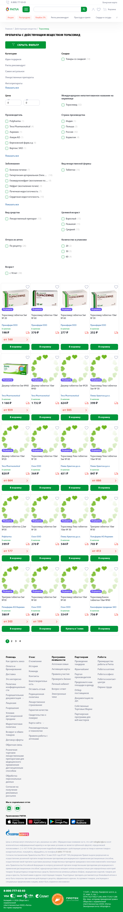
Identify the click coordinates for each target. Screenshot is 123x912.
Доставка (11, 674)
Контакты (34, 676)
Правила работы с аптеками (38, 737)
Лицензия (11, 703)
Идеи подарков (13, 59)
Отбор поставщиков (82, 692)
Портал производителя (83, 676)
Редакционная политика (36, 695)
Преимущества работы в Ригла (106, 663)
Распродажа (24, 18)
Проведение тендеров (81, 663)
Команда (33, 671)
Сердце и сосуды (103, 18)
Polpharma (7, 537)
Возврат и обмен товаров (14, 733)
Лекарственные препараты (19, 77)
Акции (11, 18)
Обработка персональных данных (13, 779)
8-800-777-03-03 (14, 891)
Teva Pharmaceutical (11, 396)
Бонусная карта (110, 3)
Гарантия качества (38, 710)
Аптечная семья (60, 664)
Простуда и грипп (82, 18)
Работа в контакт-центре (107, 681)
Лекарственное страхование (37, 703)
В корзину (15, 347)
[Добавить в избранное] (28, 286)
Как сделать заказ (15, 661)
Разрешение (12, 708)
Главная (8, 29)
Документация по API (84, 699)
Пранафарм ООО (10, 325)
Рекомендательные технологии (38, 729)
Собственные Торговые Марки (83, 707)
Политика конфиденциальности (15, 687)
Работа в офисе (106, 674)
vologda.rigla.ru (99, 842)
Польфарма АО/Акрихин (101, 537)
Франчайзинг (82, 669)
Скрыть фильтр (27, 45)
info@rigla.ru (105, 906)
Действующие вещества (25, 29)
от (9, 100)
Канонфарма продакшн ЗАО (103, 607)
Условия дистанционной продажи (14, 716)
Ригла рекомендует (60, 18)
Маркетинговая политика (14, 725)
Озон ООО (36, 466)
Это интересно (13, 679)
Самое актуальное (14, 71)
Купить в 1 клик (75, 629)
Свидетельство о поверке (37, 716)
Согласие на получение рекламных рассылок (12, 791)
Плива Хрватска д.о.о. (100, 396)
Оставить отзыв (37, 689)
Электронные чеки (59, 695)
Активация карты (61, 669)
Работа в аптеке (106, 669)
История (33, 666)
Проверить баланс (61, 679)
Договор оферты (14, 740)
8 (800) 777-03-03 (63, 852)
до (27, 100)
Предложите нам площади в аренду (84, 684)
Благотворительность (38, 683)
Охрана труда (105, 687)
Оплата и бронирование (13, 668)
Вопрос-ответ (59, 689)
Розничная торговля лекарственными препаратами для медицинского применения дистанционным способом (15, 760)
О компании (35, 661)
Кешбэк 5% (41, 18)
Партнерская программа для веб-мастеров (82, 717)
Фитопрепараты (13, 83)
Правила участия (60, 674)
